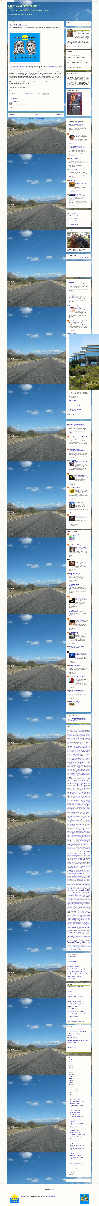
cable (68, 753)
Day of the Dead (76, 770)
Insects (74, 828)
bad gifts (76, 739)
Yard (87, 948)
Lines (83, 836)
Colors (81, 763)
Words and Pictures (71, 946)
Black (68, 746)
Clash (68, 762)
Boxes (85, 749)
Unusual (84, 933)
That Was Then (87, 920)
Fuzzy (86, 803)
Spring (75, 911)
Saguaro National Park (83, 895)
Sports (72, 911)
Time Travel (76, 926)
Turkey (86, 932)
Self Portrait (87, 900)
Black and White (74, 746)
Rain (80, 884)
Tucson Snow (77, 932)
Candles (73, 754)
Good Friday (70, 811)
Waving (78, 939)
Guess (81, 813)
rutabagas (74, 894)
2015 (70, 1065)
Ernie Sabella (81, 786)
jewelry (77, 829)
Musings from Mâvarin (75, 194)
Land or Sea (81, 833)
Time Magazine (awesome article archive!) (77, 986)
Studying (81, 915)
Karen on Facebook (72, 218)
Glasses (75, 809)
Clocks (75, 762)
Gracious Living (79, 812)
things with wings (82, 923)
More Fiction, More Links (18, 25)
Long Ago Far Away (71, 839)
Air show (73, 732)
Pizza (75, 877)
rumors (86, 892)
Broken (88, 750)
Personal (78, 873)
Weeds (82, 940)
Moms (81, 851)
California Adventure (81, 753)
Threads (80, 924)
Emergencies (69, 785)
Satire (81, 898)
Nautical (68, 861)
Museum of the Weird (83, 858)
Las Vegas (79, 835)
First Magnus (73, 795)
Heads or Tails (79, 817)
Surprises (76, 918)
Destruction (84, 773)
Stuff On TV (72, 501)
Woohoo (84, 945)
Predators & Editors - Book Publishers (76, 964)
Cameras (88, 753)
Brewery (81, 750)
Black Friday (81, 746)
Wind (89, 943)
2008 (68, 730)
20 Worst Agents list (72, 956)
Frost (68, 801)
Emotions (74, 785)
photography (82, 876)
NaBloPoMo (80, 859)
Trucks (88, 930)
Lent (68, 836)
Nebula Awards (73, 861)
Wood (82, 945)
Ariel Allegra (76, 737)
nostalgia (69, 865)
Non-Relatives (83, 863)
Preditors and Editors (72, 961)
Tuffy (82, 932)
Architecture (70, 737)
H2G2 (86, 813)
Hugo (68, 824)
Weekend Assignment (75, 180)
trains (88, 928)
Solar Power (74, 907)
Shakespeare (79, 902)
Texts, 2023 (72, 296)
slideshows (69, 906)
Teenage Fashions (86, 919)
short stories (80, 903)
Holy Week (81, 820)
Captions (81, 754)
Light (77, 836)
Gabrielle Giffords (71, 804)
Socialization (69, 907)
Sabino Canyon (86, 894)
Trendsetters (83, 930)
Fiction (69, 793)
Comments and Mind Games (77, 1101)
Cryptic (76, 769)
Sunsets (81, 916)
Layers (85, 835)
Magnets (81, 843)
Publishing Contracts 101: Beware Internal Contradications (81, 308)
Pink (73, 877)
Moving (83, 856)
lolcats (77, 837)
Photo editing (71, 875)
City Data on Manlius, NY (73, 1016)
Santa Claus (76, 898)
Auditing (77, 738)
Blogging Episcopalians (78, 718)
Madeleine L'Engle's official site (75, 996)
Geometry (84, 807)
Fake (68, 791)
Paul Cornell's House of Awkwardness (75, 410)
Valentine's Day (71, 936)
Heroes (88, 817)
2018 (70, 1061)
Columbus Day (87, 763)
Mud (85, 856)
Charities (78, 758)
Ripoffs (82, 888)
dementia (78, 771)
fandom (78, 791)
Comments (73, 765)
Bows (83, 749)
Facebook (85, 789)
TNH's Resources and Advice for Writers (77, 971)
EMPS (79, 785)
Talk (72, 919)
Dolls (76, 780)
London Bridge (87, 837)
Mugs (71, 858)
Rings (79, 888)
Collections (78, 763)
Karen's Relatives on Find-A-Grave (75, 1021)
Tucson (70, 932)
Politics (76, 879)
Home (36, 114)
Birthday (84, 745)
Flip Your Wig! (73, 1094)
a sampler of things (74, 534)
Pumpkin (72, 883)
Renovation (69, 888)
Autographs (82, 738)
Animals (88, 734)
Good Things (82, 811)
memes (83, 846)
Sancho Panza (78, 896)
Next (80, 719)
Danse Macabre (86, 769)
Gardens (73, 805)
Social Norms (86, 906)
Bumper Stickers (70, 751)
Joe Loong (87, 829)
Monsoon (87, 854)
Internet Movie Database (73, 989)
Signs (71, 904)
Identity (76, 825)
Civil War (84, 761)
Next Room (83, 862)
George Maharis (74, 808)
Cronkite (69, 769)
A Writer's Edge (73, 400)
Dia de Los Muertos (74, 774)
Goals (79, 809)
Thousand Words (75, 924)
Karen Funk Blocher (80, 31)
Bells (89, 743)
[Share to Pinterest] (48, 94)
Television (69, 920)
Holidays (76, 820)
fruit (70, 801)
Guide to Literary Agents (75, 405)
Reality (82, 885)
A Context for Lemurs (75, 1092)
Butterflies (83, 751)
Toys (68, 928)
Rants (77, 885)
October (72, 1165)
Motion (68, 856)
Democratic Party (86, 771)
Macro (88, 840)
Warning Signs (70, 939)
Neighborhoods (79, 861)
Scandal (72, 899)
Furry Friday (77, 803)
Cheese (88, 758)
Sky (85, 904)
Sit (82, 904)
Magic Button (84, 841)
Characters (73, 758)
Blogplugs (85, 747)
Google (68, 812)
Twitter (68, 933)
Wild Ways (84, 943)
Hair (89, 813)
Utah (85, 935)
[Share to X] (45, 94)
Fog (89, 797)
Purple (76, 883)
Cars (81, 755)
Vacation (88, 935)
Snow (80, 906)
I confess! (71, 171)
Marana (78, 844)
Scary (76, 899)
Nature (88, 859)
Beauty (88, 742)
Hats (72, 817)
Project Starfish (83, 881)
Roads (68, 890)
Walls (86, 937)
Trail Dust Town (82, 928)
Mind (84, 850)
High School (73, 819)
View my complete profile (73, 46)
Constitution (78, 766)
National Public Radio (72, 1006)
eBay (74, 783)
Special (88, 908)
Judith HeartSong (73, 701)
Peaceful (69, 873)
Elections (84, 783)
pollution (82, 879)
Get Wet (81, 808)
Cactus (71, 753)
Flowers (73, 797)
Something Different (81, 907)
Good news (76, 811)
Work (78, 946)
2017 (70, 1063)
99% (79, 730)
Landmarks (87, 833)
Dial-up (80, 774)
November (73, 1091)
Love (80, 840)
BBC (76, 742)
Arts (86, 737)
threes (84, 924)
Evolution (78, 788)
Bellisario (85, 743)
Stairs (86, 912)
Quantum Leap (82, 883)
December (73, 1088)
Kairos (85, 831)
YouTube (72, 949)
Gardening (69, 805)
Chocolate (88, 759)
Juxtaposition (80, 831)
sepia (72, 902)
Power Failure (73, 880)
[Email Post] (39, 93)
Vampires (77, 936)
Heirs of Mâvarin (50, 1196)
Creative (84, 767)
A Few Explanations (75, 1112)
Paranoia (86, 870)
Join (69, 719)
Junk (77, 831)
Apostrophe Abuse (74, 584)
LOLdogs (81, 837)
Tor (77, 927)
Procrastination (76, 881)
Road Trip (87, 888)
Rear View (86, 885)
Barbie (85, 741)
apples (82, 735)
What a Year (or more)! (80, 516)
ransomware (73, 885)
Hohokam (88, 819)
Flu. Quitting (82, 797)
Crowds (72, 769)
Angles (84, 734)
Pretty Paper (83, 880)
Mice (76, 848)
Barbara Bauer (80, 741)
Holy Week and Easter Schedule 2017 (77, 147)
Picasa (68, 877)
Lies (75, 836)
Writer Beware (70, 959)
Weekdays (88, 940)
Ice (87, 824)
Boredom (74, 749)
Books (70, 749)
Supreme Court (70, 918)
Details (88, 773)
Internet (82, 828)
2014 (70, 1067)
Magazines (76, 841)
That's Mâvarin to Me (75, 1099)
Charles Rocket (83, 758)
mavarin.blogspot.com (53, 66)
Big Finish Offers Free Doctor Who (77, 425)
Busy (79, 751)
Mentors (88, 847)
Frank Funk (70, 800)
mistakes (77, 851)
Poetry (71, 879)
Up (87, 933)
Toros (84, 927)
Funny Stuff (79, 801)
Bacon (72, 739)
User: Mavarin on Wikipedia (74, 215)
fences (85, 792)
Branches (69, 750)
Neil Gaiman (85, 861)
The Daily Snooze (73, 632)
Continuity (83, 766)
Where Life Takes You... (75, 573)
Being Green (80, 743)
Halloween (73, 815)
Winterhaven (77, 945)
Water (75, 939)
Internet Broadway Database (74, 1001)
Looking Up (85, 839)
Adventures (75, 731)
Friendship (87, 800)
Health (84, 817)
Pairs (74, 870)
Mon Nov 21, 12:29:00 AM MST (20, 105)
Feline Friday (80, 792)
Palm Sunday (78, 870)
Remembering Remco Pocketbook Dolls (75, 1129)
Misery (68, 851)
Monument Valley (70, 855)
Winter (73, 945)
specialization (69, 910)
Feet (76, 792)
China (84, 759)
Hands (88, 815)
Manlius (69, 844)
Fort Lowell (81, 799)
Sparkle (85, 908)
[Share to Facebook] (47, 94)
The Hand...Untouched (76, 922)
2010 (74, 730)
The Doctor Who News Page (76, 424)
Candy (77, 754)
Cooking (88, 766)
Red (89, 885)
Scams (69, 899)
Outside (69, 870)
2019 (70, 1059)
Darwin (71, 770)
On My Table (82, 867)
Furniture (69, 803)
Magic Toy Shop (76, 843)
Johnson (69, 831)
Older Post (59, 114)
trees (79, 930)
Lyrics (85, 840)
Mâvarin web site (71, 213)
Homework (72, 821)
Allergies (69, 734)
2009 (71, 730)
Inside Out (78, 828)
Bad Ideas (81, 739)
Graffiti (84, 812)
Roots (76, 890)
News (79, 862)
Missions (72, 851)
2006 (70, 1084)
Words (88, 945)
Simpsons (79, 904)
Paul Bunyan (78, 871)
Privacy (71, 881)
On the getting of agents (73, 966)
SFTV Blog (72, 515)
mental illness (83, 847)
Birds (80, 745)
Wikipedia (79, 943)
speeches (75, 910)
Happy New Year (76, 816)
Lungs (83, 840)
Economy (77, 783)
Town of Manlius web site (73, 1018)
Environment (87, 785)
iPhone (88, 828)
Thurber (88, 924)
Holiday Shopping (70, 820)
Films (72, 793)
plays (89, 877)
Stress (78, 915)
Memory (77, 847)
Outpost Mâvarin (22, 6)
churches (79, 761)
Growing (78, 813)
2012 (76, 730)
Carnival (72, 755)
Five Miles (83, 795)
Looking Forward (79, 839)
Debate (83, 770)
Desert (79, 773)
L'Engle (73, 833)
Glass (72, 809)
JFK (80, 829)
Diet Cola (84, 774)
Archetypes (87, 735)
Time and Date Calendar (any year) (76, 969)
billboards (76, 745)
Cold (71, 763)
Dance (82, 769)
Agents (80, 731)
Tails (89, 918)
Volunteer (82, 937)
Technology (79, 919)
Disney (74, 775)
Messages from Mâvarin (75, 134)
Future (82, 803)
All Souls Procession (86, 732)
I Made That (83, 824)
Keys (77, 832)
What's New (87, 942)
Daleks (79, 769)
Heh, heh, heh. (73, 1140)
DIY (84, 775)
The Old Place (85, 922)
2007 (70, 1082)
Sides (68, 904)
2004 (70, 1174)
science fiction (84, 899)
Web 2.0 (87, 939)
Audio (74, 738)
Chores (68, 761)
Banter (75, 741)
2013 (70, 1070)
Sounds (82, 908)
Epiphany (69, 786)
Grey (75, 813)
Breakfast (73, 750)
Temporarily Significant (75, 449)
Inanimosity (72, 827)
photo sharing (79, 875)
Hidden (68, 819)
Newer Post (12, 114)
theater (77, 923)
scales (84, 898)
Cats (72, 757)
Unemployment (79, 933)
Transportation (70, 930)
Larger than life (74, 835)
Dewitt (68, 774)
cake (75, 753)
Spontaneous (83, 910)
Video (73, 937)
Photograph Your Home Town (73, 876)
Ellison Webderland (72, 1037)
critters (88, 767)
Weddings (76, 940)
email (88, 783)
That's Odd (69, 922)
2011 (70, 1074)
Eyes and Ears (79, 789)
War (89, 937)
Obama (73, 866)
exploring (88, 788)
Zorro (79, 949)
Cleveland (72, 762)
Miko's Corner (78, 850)
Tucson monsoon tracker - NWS (75, 999)
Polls (79, 879)
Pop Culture (87, 879)
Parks (71, 871)
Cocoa (68, 763)
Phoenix (88, 873)
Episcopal (74, 787)
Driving (73, 782)
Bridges (84, 750)
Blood (88, 747)
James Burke (70, 829)
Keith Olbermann (72, 832)
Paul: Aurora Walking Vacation (77, 690)
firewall (82, 793)
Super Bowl (87, 916)
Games (88, 804)
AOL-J (78, 735)
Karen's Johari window (72, 1045)
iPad (86, 828)
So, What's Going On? (80, 502)
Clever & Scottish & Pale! (81, 475)
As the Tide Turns (74, 1138)
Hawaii (74, 817)
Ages (83, 731)
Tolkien (68, 927)
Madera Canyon (70, 841)
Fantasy (82, 791)
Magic (79, 841)
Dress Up (69, 782)
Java (74, 829)
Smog (73, 906)
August (72, 1170)
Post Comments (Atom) (39, 118)
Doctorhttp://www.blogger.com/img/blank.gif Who (76, 778)
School (79, 899)
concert (68, 766)
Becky (14, 101)
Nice (71, 863)
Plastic (85, 877)
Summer (69, 916)
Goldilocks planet (83, 809)
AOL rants (75, 735)
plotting (68, 879)
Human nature (73, 824)
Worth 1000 (70, 1050)
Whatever (71, 282)
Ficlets (88, 792)
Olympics (78, 867)
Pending (72, 873)
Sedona (83, 900)
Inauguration (77, 827)
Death (80, 770)
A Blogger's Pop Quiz (75, 1132)
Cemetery (87, 757)
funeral (75, 801)
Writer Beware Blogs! (74, 305)
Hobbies (83, 819)
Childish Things (79, 759)
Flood (86, 796)
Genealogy (69, 807)
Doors (79, 780)
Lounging (77, 840)
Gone (88, 809)
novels (88, 865)
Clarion (88, 761)
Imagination (80, 825)
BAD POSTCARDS (73, 610)
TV (89, 932)
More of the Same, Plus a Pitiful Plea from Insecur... (78, 1109)
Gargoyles (78, 805)
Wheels (74, 943)
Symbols (80, 918)
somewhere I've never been (74, 908)
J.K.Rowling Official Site (73, 1042)
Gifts (88, 808)
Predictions (78, 880)
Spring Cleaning (81, 911)
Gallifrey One (82, 804)
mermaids (69, 848)
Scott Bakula (74, 900)
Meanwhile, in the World (76, 1155)
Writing (78, 948)
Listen (85, 836)
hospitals (83, 821)
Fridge (83, 800)
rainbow (84, 884)
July (71, 1172)
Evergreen (73, 788)
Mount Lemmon (73, 856)
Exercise (83, 788)
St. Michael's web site (72, 224)
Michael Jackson (80, 848)
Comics (68, 765)
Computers (87, 765)
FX (89, 803)
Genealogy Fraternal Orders (77, 807)
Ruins (83, 892)
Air (70, 732)
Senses (68, 902)
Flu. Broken (77, 797)
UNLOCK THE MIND (74, 667)
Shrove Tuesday (86, 903)
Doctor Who (78, 777)
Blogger (76, 747)
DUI (79, 782)
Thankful (74, 920)
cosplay (68, 767)
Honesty (76, 821)
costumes (73, 767)
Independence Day (85, 827)
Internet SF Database (72, 1008)
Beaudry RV (83, 742)
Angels (80, 734)
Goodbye (88, 811)
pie (70, 877)
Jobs (83, 829)
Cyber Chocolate (73, 559)
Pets (84, 873)
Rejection (84, 887)
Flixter (79, 796)
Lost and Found (71, 840)
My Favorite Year (74, 859)
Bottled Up (79, 749)
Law (83, 835)
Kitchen (79, 832)
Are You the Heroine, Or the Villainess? (77, 1031)
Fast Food (69, 792)
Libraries (71, 836)
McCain (78, 845)
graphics (69, 813)
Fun (73, 801)
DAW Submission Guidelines (74, 976)
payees (88, 871)
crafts (81, 767)
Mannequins (74, 844)
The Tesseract (70, 994)
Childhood (73, 759)
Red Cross (69, 887)
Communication (80, 765)
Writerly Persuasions (74, 414)
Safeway (72, 895)
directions (69, 775)
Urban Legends (80, 935)
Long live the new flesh (74, 322)
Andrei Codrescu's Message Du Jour (76, 1029)
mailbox (84, 843)
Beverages (69, 745)
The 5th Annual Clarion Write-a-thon (77, 391)
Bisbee (88, 745)
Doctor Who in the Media (75, 487)
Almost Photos (75, 734)
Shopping (76, 903)
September (73, 1168)
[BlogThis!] (44, 94)
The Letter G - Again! (75, 1103)
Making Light (72, 294)
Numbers (69, 866)
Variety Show (87, 936)
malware (88, 843)
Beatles (79, 742)
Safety (68, 895)
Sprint (87, 911)
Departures (69, 773)
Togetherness (87, 926)
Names (84, 859)
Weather (82, 939)
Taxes (74, 919)
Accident (82, 730)
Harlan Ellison (84, 816)
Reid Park (79, 887)
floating (82, 796)
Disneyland (79, 775)
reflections (74, 887)
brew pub (77, 750)
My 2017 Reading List (80, 620)
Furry (73, 803)
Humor (79, 824)
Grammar (88, 812)
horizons (80, 821)
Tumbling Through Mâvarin (76, 121)
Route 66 (75, 892)
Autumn (88, 738)
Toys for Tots (74, 928)
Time (71, 926)
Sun (73, 916)
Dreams (88, 780)
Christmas (74, 761)
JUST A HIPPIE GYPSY (75, 665)
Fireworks (86, 793)
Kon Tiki (85, 832)
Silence (75, 904)
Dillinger (88, 774)
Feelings (73, 792)
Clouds (88, 762)
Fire (75, 793)
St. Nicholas (75, 912)
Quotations (69, 884)
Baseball (73, 742)
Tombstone (73, 927)
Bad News (85, 739)
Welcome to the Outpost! (76, 1163)
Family (74, 791)
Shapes (84, 902)
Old (86, 866)
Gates (82, 805)
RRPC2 (79, 892)
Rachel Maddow (75, 884)
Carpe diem (77, 755)
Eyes (74, 789)
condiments (73, 766)
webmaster (69, 940)
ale (80, 732)
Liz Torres (73, 837)
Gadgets (77, 804)
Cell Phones (81, 757)
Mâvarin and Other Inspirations (77, 169)
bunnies (76, 751)
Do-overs (88, 775)
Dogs (73, 780)
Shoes (72, 903)
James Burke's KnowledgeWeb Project (76, 1003)
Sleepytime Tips (74, 1127)
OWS (72, 870)
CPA (79, 767)
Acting (68, 731)
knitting (82, 832)
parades (82, 870)
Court (76, 767)
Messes (73, 848)
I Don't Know (72, 652)
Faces (88, 789)
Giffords (85, 808)
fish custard (78, 795)
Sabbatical (79, 894)
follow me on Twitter (85, 257)
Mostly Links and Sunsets (76, 1097)
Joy (74, 831)
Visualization (77, 937)
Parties (74, 871)
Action (72, 731)
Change (69, 758)
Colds (74, 763)
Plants (82, 877)
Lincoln (80, 836)
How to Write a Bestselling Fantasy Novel (77, 1040)
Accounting (87, 730)
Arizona (82, 737)
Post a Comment (15, 107)
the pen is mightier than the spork (78, 321)
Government (73, 812)
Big (73, 745)
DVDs (82, 782)
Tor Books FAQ (71, 978)
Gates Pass (87, 805)
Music (68, 859)
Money (81, 853)
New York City (74, 862)
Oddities (83, 866)
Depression (75, 773)
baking (72, 741)
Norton (88, 863)
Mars (82, 844)
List (72, 719)
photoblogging (86, 875)
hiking (77, 819)
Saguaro (76, 895)
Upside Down (74, 935)
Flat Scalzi (73, 796)
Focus (86, 797)
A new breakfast (73, 691)
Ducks (76, 782)
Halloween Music (81, 815)
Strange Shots (73, 915)
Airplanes (77, 732)
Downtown (83, 780)
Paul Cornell (84, 871)
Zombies (76, 949)
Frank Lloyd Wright (77, 800)
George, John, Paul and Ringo (77, 676)
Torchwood (80, 927)
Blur (68, 749)
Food (68, 799)
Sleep (88, 904)
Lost (89, 839)
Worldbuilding (82, 946)
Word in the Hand (73, 596)
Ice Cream (72, 825)
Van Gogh (81, 936)
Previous (76, 719)
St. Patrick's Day (81, 912)
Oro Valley (78, 869)
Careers (69, 755)
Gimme (69, 809)
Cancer (69, 754)
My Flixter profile (71, 1047)
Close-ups (79, 762)
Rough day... (72, 574)
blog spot (72, 747)
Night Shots (77, 863)
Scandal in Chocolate (80, 561)
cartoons (85, 755)
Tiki (68, 926)
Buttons (88, 751)
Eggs (81, 783)
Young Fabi (77, 135)
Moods (75, 855)
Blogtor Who (72, 460)
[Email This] (43, 94)
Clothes (84, 762)
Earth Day (85, 782)
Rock (72, 890)
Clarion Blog (72, 333)
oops (86, 867)
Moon (78, 855)
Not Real (74, 865)
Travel (75, 930)
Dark (68, 770)
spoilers (79, 910)
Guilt (84, 813)
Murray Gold (74, 858)
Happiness (69, 816)
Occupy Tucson (79, 866)
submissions (87, 915)
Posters (68, 880)
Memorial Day (70, 847)
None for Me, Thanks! (75, 1114)
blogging (80, 747)
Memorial (88, 845)
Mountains (78, 856)
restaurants (75, 888)
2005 (70, 1087)
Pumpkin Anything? (75, 1143)
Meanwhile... (72, 619)
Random (84, 719)
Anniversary (70, 735)
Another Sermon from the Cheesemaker (76, 1106)
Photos (88, 876)
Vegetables (69, 937)
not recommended (81, 865)
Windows (69, 945)
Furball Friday (86, 801)
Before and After (71, 743)
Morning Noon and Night (85, 855)
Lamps (76, 833)
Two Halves (73, 933)
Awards (69, 739)
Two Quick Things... (75, 1161)
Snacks (76, 906)
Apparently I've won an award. (77, 1134)
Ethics (85, 786)
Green (72, 813)
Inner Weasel (70, 828)
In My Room (85, 825)
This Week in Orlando (74, 647)
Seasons (79, 900)
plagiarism (78, 877)
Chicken (69, 759)
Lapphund (69, 835)
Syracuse (85, 918)
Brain (88, 749)
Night (73, 863)
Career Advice (87, 754)
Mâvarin (73, 846)
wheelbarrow (69, 943)
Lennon (88, 835)
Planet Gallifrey (73, 474)
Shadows (75, 902)
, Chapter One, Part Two (20, 66)
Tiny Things (81, 926)
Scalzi (88, 898)
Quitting (88, 883)
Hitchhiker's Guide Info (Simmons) (75, 1011)
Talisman (69, 919)
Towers (88, 927)
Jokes (72, 831)
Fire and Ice (78, 793)
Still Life (68, 915)
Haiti (68, 815)
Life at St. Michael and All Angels (77, 146)
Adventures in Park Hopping (76, 646)
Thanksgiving (80, 920)
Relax (88, 887)
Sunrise (76, 916)
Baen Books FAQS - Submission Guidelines (78, 973)
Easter (71, 783)
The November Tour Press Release (77, 450)
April (84, 735)
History (80, 819)
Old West (73, 867)
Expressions (69, 789)
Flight (76, 796)
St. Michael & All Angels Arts (76, 158)
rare (79, 885)
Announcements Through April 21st (77, 160)
